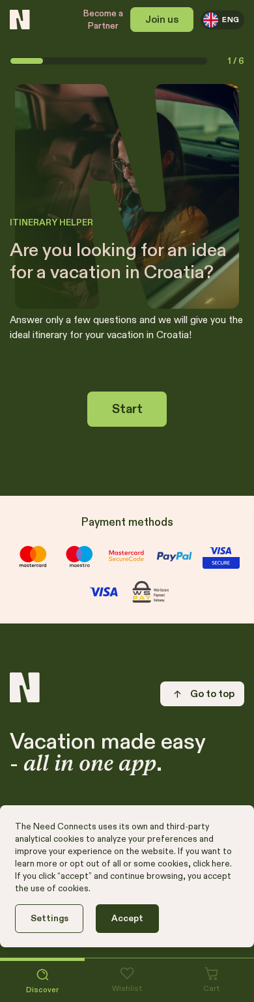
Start (127, 408)
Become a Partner (103, 19)
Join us (161, 19)
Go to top (212, 693)
